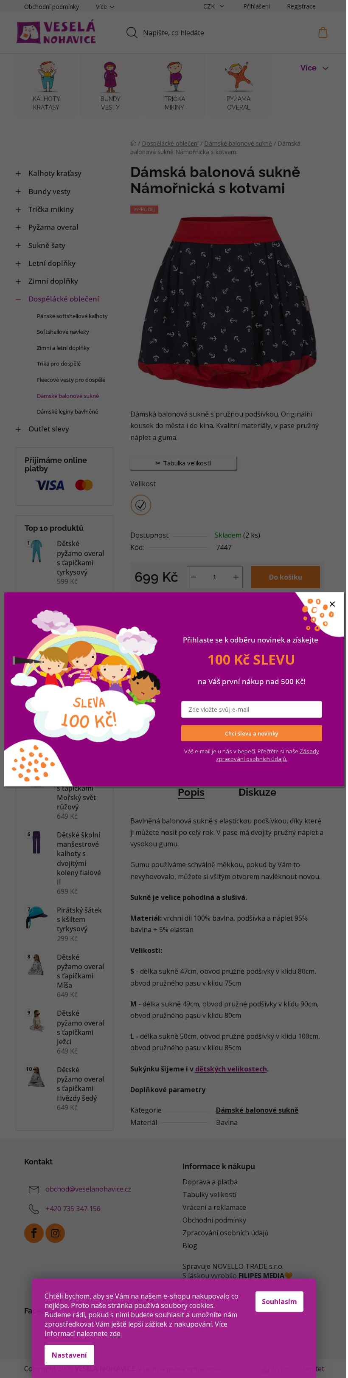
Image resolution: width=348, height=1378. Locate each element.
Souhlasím (279, 1301)
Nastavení (69, 1355)
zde (115, 1333)
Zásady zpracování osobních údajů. (267, 755)
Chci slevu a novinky (251, 733)
